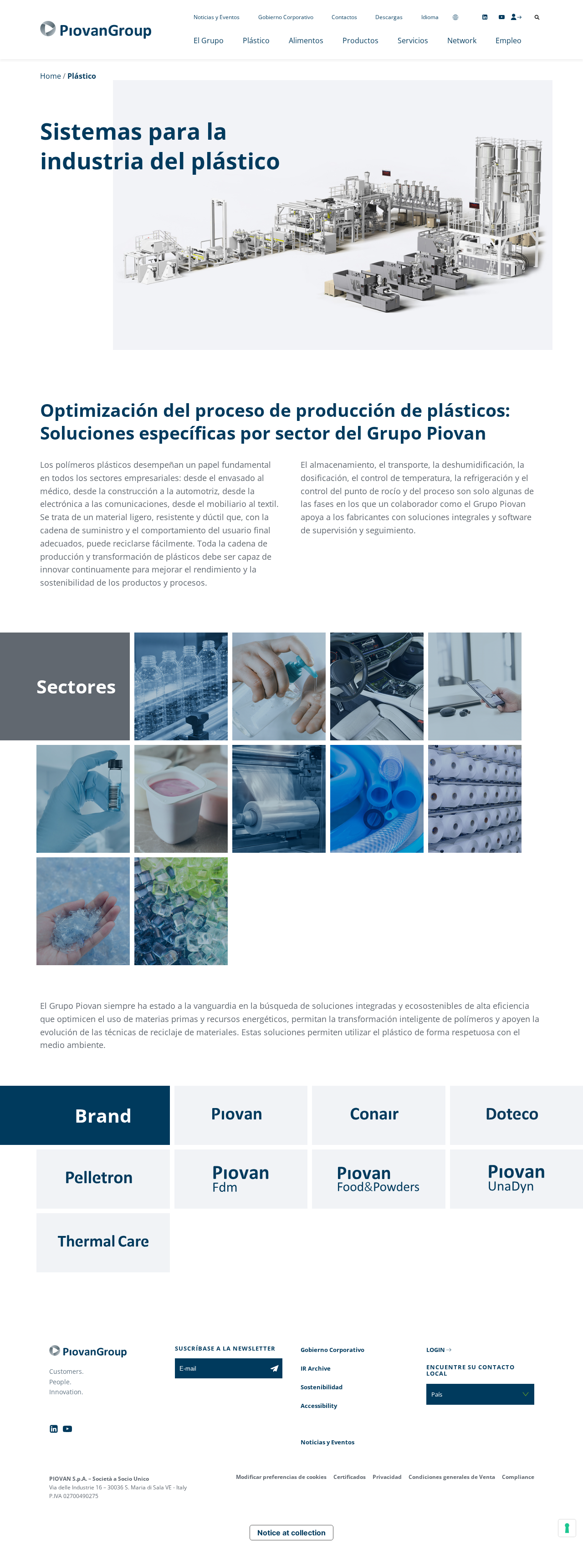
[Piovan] (241, 1115)
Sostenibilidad (322, 1387)
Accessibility (319, 1406)
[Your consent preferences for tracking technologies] (567, 1528)
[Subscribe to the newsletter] (274, 1368)
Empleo (509, 40)
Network (461, 40)
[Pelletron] (103, 1179)
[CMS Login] (516, 16)
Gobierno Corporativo (285, 17)
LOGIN (435, 1350)
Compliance (518, 1477)
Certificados (349, 1477)
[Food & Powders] (378, 1179)
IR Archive (316, 1368)
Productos (360, 40)
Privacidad (387, 1477)
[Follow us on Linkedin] (485, 17)
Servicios (413, 40)
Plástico (256, 40)
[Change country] (455, 17)
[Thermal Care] (103, 1242)
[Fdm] (241, 1179)
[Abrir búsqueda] (537, 17)
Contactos (344, 17)
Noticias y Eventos (217, 17)
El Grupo (209, 40)
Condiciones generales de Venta (452, 1477)
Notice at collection (291, 1532)
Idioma (430, 17)
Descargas (389, 17)
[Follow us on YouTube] (502, 17)
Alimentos (306, 40)
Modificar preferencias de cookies (281, 1477)
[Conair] (378, 1115)
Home (50, 76)
